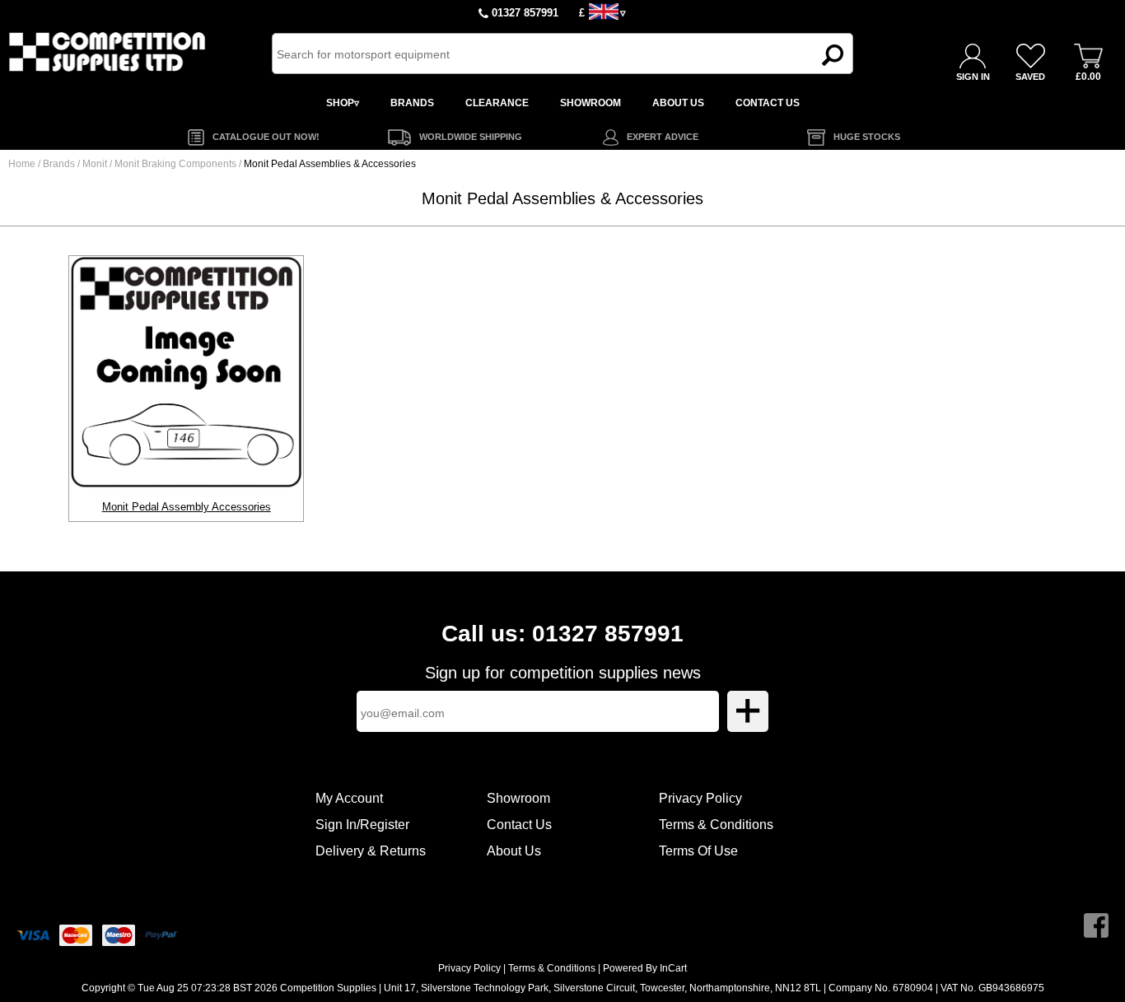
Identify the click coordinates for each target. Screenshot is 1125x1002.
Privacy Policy (700, 798)
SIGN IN (973, 77)
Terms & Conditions (716, 825)
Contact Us (519, 825)
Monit (96, 164)
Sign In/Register (362, 825)
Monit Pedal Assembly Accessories (186, 507)
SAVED (1030, 77)
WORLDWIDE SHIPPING (470, 137)
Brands (59, 164)
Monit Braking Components (176, 164)
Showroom (518, 798)
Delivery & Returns (370, 851)
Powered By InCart (645, 968)
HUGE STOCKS (866, 137)
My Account (349, 798)
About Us (514, 851)
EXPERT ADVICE (662, 137)
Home (21, 164)
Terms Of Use (698, 851)
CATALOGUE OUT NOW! (266, 137)
